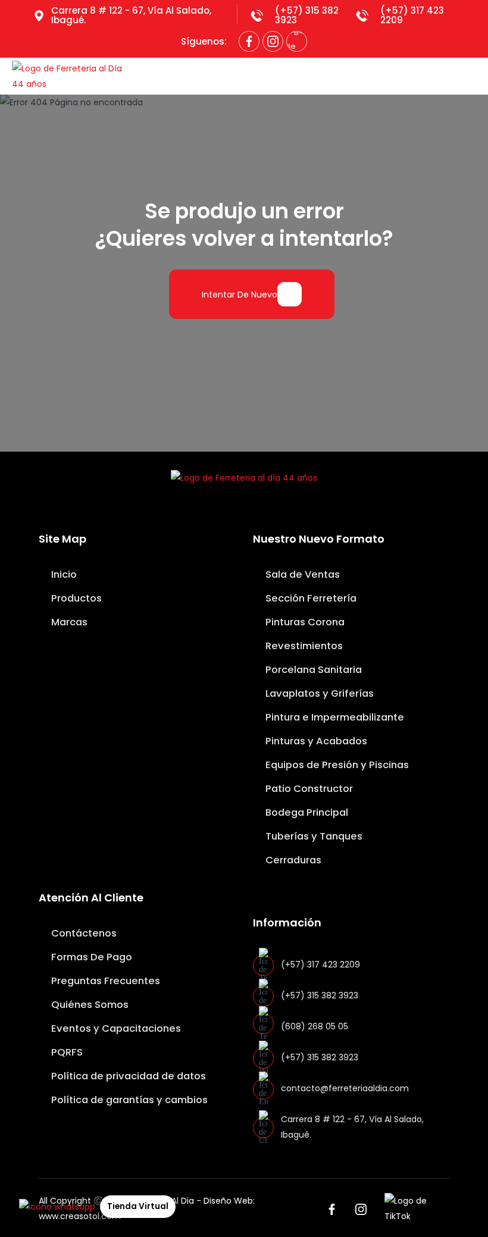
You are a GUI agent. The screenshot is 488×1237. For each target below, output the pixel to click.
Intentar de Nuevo (239, 294)
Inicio (63, 574)
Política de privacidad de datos (127, 1076)
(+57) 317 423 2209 (412, 15)
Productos (75, 598)
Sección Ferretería (309, 598)
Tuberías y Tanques (312, 836)
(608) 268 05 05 (314, 1026)
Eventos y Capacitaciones (115, 1028)
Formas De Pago (90, 957)
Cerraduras (292, 860)
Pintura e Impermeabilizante (333, 717)
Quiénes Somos (89, 1004)
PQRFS (66, 1052)
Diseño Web (228, 1201)
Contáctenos (83, 933)
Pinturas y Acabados (315, 741)
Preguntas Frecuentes (104, 981)
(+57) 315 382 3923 (307, 15)
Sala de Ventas (301, 574)
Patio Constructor (308, 789)
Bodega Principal (305, 812)
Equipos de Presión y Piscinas (336, 765)
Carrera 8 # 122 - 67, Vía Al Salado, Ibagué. (131, 15)
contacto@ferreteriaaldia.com (345, 1088)
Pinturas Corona (304, 622)
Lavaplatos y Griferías (318, 693)
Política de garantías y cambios (128, 1100)
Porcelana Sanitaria (312, 670)
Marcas (68, 622)
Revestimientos (303, 646)
